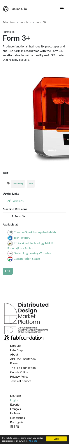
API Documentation (23, 359)
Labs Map (16, 350)
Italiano (15, 413)
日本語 (14, 426)
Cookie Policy (19, 372)
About (14, 354)
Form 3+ (41, 22)
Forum (14, 363)
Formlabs (25, 22)
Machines (9, 22)
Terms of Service (20, 381)
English (14, 400)
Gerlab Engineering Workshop (33, 253)
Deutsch (15, 395)
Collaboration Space (27, 258)
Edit (7, 271)
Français (15, 409)
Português (16, 422)
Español (15, 404)
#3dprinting (18, 184)
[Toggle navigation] (61, 9)
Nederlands (17, 417)
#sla (31, 184)
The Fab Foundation (23, 367)
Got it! (56, 438)
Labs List (15, 345)
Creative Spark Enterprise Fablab (35, 232)
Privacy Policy (19, 376)
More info (33, 440)
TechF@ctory (22, 237)
